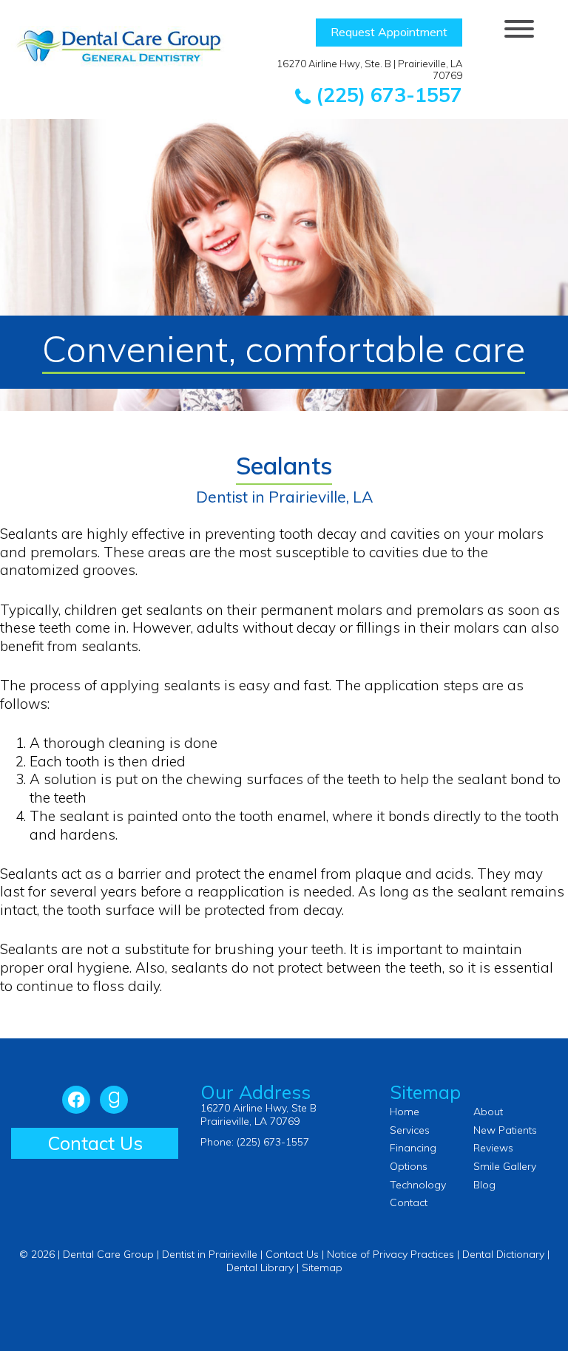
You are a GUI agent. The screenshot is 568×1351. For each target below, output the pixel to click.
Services (410, 1130)
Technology (418, 1184)
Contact (408, 1202)
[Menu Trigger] (519, 27)
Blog (484, 1184)
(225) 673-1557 (386, 94)
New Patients (505, 1130)
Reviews (493, 1147)
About (488, 1111)
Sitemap (322, 1267)
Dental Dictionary (503, 1254)
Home (404, 1111)
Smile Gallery (504, 1166)
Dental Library (260, 1267)
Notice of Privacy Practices (390, 1254)
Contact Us (95, 1142)
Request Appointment (389, 31)
